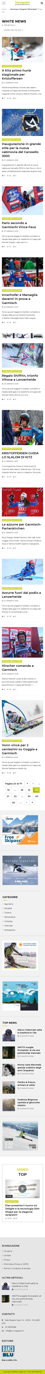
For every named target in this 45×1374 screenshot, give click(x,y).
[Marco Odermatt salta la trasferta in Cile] (8, 1035)
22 (15, 796)
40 (36, 796)
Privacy (7, 1260)
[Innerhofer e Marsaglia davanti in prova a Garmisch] (22, 272)
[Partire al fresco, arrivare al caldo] (8, 1087)
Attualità (8, 908)
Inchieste (8, 921)
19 (29, 790)
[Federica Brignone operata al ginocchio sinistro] (8, 1105)
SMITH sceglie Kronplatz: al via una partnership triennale (29, 1050)
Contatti (7, 1255)
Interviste (8, 926)
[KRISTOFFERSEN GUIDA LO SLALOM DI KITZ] (22, 427)
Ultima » (32, 802)
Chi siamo (8, 1251)
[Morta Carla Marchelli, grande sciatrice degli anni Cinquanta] (8, 1070)
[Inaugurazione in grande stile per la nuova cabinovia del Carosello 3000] (22, 122)
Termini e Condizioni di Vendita (17, 1268)
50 (13, 802)
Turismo (5, 139)
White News (16, 66)
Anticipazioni (9, 930)
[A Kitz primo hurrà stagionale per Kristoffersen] (22, 49)
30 (29, 796)
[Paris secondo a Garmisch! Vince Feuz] (22, 200)
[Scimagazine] (22, 3)
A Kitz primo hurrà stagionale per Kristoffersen (16, 74)
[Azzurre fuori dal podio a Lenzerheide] (22, 572)
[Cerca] (42, 3)
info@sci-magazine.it (15, 1331)
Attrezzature (10, 917)
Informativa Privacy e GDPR (16, 1264)
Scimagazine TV (12, 1201)
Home (4, 9)
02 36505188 (10, 1327)
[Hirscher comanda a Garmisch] (22, 642)
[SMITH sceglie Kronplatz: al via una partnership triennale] (8, 1052)
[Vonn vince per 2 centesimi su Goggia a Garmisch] (22, 718)
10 (8, 790)
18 (22, 790)
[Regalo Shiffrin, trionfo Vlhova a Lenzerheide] (22, 355)
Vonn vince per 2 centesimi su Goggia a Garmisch (19, 749)
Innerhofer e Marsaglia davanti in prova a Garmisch (20, 299)
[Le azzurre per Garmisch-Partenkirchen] (22, 502)
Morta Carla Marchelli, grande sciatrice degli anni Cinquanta (29, 1067)
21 (8, 796)
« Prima (27, 783)
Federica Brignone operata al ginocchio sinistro (29, 1102)
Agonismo (6, 66)
